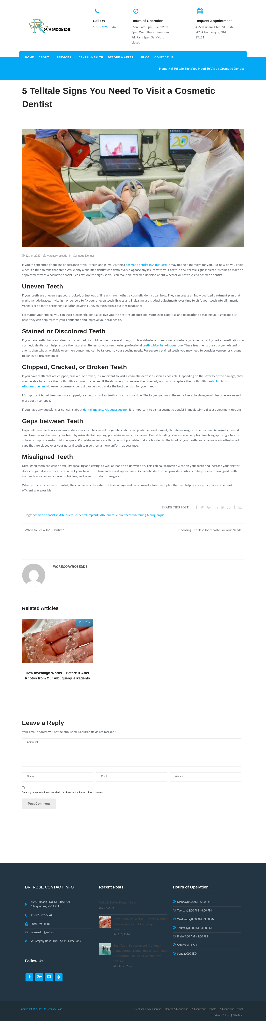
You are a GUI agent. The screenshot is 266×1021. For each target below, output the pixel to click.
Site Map (238, 1015)
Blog (145, 57)
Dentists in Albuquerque (147, 1009)
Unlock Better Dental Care (117, 902)
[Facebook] (29, 977)
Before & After (121, 57)
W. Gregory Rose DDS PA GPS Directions (56, 941)
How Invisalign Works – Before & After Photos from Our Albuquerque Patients (140, 924)
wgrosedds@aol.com (43, 932)
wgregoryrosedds (57, 256)
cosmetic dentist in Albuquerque (148, 264)
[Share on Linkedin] (216, 507)
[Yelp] (59, 977)
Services (63, 57)
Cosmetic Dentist (83, 256)
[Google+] (39, 977)
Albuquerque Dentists (204, 1009)
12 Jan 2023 (33, 256)
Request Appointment (214, 21)
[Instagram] (49, 977)
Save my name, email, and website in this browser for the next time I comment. (63, 792)
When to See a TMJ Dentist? (44, 530)
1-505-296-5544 (104, 27)
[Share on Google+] (209, 507)
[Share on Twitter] (202, 507)
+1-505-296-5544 (41, 915)
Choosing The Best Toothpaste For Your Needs (209, 530)
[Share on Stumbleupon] (228, 507)
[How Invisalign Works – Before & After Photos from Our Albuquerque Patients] (105, 922)
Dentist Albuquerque (176, 1009)
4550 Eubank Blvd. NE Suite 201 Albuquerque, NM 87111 (50, 904)
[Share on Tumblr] (234, 507)
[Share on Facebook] (196, 507)
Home (29, 57)
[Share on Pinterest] (222, 507)
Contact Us (164, 57)
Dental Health (90, 57)
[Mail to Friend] (240, 507)
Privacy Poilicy (222, 1015)
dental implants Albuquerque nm (105, 409)
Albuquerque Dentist (231, 1009)
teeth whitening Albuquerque (163, 345)
